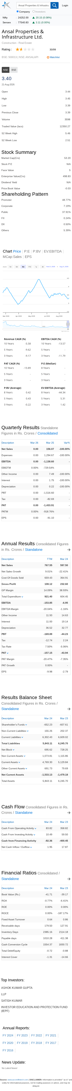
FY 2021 (51, 1035)
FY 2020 (8, 1042)
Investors (40, 11)
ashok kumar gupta (17, 987)
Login (65, 5)
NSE (5, 69)
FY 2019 (22, 1042)
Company (24, 11)
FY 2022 (36, 1035)
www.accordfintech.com (18, 1080)
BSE (14, 69)
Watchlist (55, 57)
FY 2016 (8, 1050)
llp (3, 994)
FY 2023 (22, 1035)
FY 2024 (8, 1035)
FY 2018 (36, 1042)
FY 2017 (51, 1042)
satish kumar (11, 1000)
